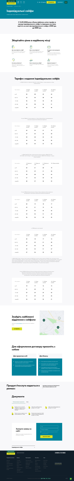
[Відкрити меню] (66, 2)
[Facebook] (41, 478)
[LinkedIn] (49, 478)
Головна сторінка (9, 6)
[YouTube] (46, 478)
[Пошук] (37, 2)
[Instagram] (42, 478)
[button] (39, 2)
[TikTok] (48, 478)
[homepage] (11, 4)
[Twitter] (44, 478)
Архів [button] (27, 401)
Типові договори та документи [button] (18, 401)
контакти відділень (19, 323)
